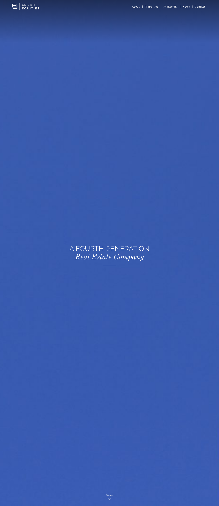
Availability (171, 6)
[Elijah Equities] (26, 5)
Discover (109, 495)
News (186, 6)
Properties (151, 6)
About (136, 6)
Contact (200, 6)
